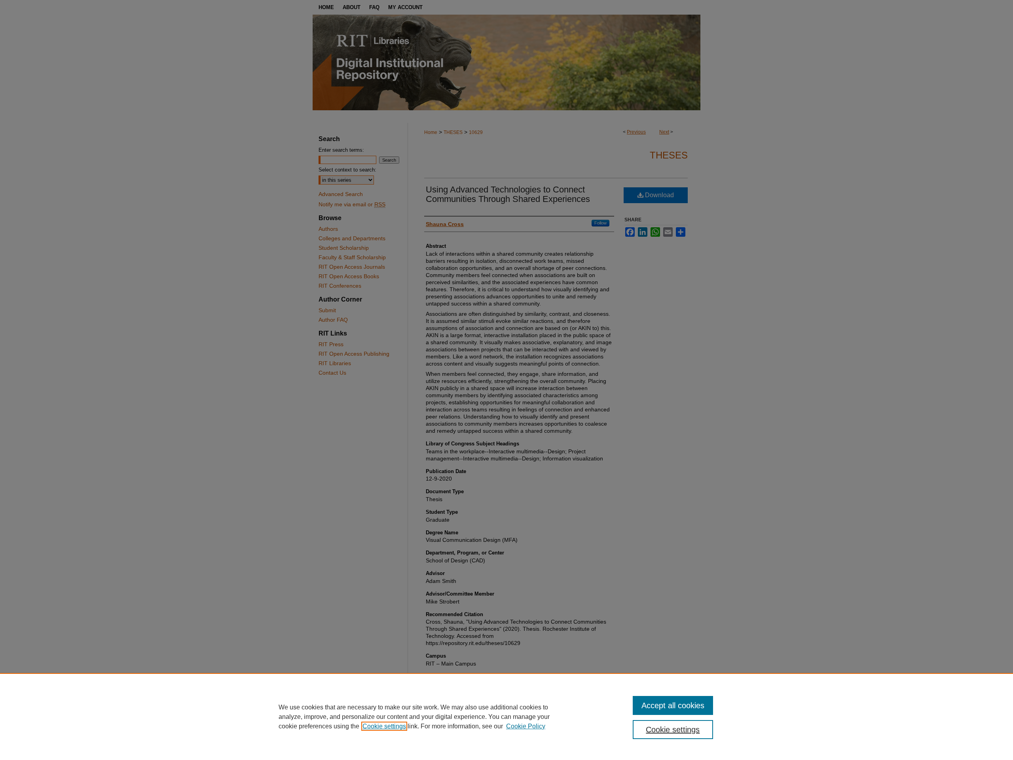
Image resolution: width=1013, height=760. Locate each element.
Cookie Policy (525, 726)
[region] (506, 716)
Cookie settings (384, 726)
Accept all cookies (672, 705)
